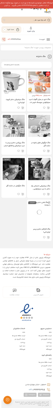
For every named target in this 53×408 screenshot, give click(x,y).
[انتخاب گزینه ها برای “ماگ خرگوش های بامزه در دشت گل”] (48, 151)
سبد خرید (49, 346)
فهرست (42, 39)
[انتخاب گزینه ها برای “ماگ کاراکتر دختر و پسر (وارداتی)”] (48, 237)
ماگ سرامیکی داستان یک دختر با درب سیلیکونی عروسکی (40, 189)
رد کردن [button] (7, 5)
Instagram (31, 395)
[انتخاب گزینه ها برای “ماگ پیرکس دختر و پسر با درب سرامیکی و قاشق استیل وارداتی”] (23, 151)
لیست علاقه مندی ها (45, 336)
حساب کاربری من (46, 339)
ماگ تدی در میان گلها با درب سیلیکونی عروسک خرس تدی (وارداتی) (39, 102)
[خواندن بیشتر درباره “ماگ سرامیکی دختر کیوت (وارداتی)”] (23, 108)
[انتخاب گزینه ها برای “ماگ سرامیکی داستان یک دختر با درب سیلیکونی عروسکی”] (48, 194)
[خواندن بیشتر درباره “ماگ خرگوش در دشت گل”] (23, 194)
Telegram (45, 395)
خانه (50, 332)
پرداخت (49, 342)
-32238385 (37, 390)
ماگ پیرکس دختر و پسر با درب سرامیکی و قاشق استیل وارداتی (14, 145)
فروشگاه (49, 349)
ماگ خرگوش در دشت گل (15, 185)
